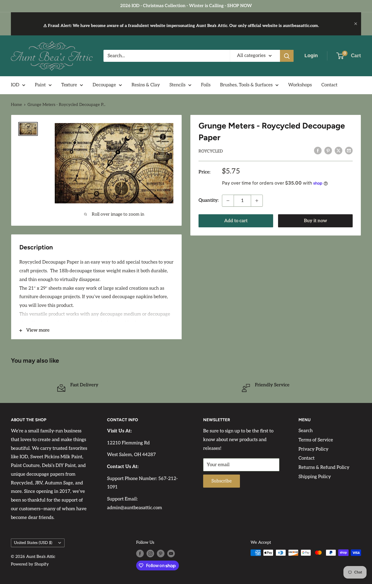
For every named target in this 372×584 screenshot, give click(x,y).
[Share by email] (349, 150)
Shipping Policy (314, 476)
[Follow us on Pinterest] (160, 553)
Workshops (300, 85)
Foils (206, 85)
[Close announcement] (355, 23)
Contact (329, 85)
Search (305, 430)
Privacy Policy (313, 449)
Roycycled (211, 151)
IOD (15, 85)
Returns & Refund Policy (323, 467)
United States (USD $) (33, 542)
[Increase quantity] (257, 200)
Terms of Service (315, 440)
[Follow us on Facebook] (140, 553)
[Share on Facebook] (318, 150)
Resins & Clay (146, 85)
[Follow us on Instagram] (150, 553)
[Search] (287, 56)
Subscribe (221, 481)
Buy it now (315, 221)
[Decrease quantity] (228, 200)
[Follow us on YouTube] (171, 553)
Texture (69, 85)
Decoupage (104, 85)
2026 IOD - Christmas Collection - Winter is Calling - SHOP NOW (186, 5)
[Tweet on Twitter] (338, 150)
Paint (40, 85)
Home (16, 104)
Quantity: (209, 200)
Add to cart (236, 221)
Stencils (177, 85)
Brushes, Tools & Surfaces (246, 85)
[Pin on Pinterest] (328, 150)
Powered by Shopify (30, 564)
